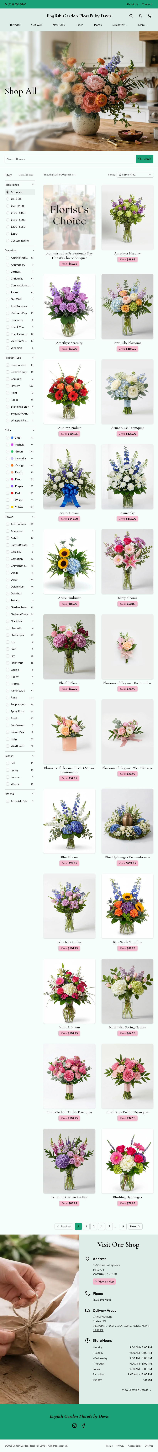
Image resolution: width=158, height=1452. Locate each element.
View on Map (106, 1281)
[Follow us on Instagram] (74, 1425)
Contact (147, 4)
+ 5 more (98, 1329)
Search (147, 158)
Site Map (149, 1445)
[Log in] (140, 16)
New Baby (59, 24)
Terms (109, 1445)
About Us (132, 4)
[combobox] (135, 175)
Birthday (15, 24)
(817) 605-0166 (17, 4)
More (141, 24)
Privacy (120, 1445)
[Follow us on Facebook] (83, 1425)
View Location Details (135, 1389)
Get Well (36, 24)
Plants (98, 24)
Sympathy (118, 24)
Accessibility (134, 1445)
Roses (79, 24)
